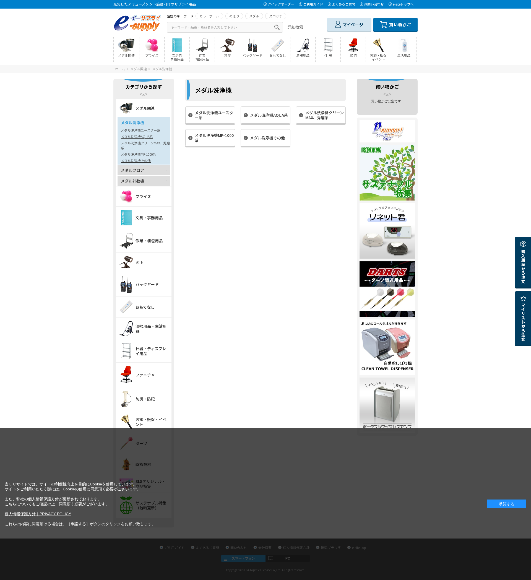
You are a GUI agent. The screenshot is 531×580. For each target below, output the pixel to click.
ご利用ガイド (313, 4)
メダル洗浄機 (162, 68)
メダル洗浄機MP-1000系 (214, 137)
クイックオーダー (281, 4)
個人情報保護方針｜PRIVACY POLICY (38, 514)
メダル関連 (138, 68)
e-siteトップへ (403, 4)
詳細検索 (295, 27)
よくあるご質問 (343, 4)
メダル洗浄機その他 (267, 138)
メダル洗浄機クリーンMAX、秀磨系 (324, 115)
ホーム (120, 68)
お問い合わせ (374, 4)
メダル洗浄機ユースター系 (214, 115)
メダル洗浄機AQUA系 (269, 115)
